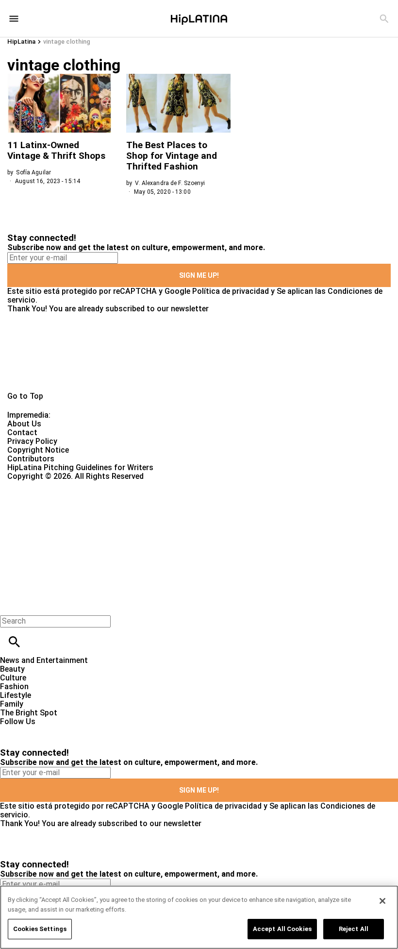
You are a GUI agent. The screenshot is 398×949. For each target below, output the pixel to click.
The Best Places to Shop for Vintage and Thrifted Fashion (171, 155)
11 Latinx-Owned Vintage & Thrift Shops (56, 150)
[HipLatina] (199, 18)
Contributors (30, 458)
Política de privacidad (230, 291)
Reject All (353, 928)
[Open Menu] (14, 19)
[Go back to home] (163, 516)
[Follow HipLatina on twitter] (36, 730)
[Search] (384, 19)
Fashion (14, 686)
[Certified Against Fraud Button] (42, 485)
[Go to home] (199, 352)
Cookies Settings (39, 928)
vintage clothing (66, 41)
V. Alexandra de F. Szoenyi (170, 183)
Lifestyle (15, 695)
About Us (24, 423)
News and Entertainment (44, 660)
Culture (13, 677)
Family (11, 704)
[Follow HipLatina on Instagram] (58, 730)
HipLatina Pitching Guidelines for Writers (80, 467)
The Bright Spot (28, 712)
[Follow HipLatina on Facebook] (12, 730)
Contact (22, 432)
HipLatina (21, 41)
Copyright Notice (38, 450)
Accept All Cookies (282, 928)
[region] (199, 917)
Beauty (12, 669)
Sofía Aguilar (33, 172)
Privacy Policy (32, 441)
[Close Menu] (11, 604)
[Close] (382, 901)
